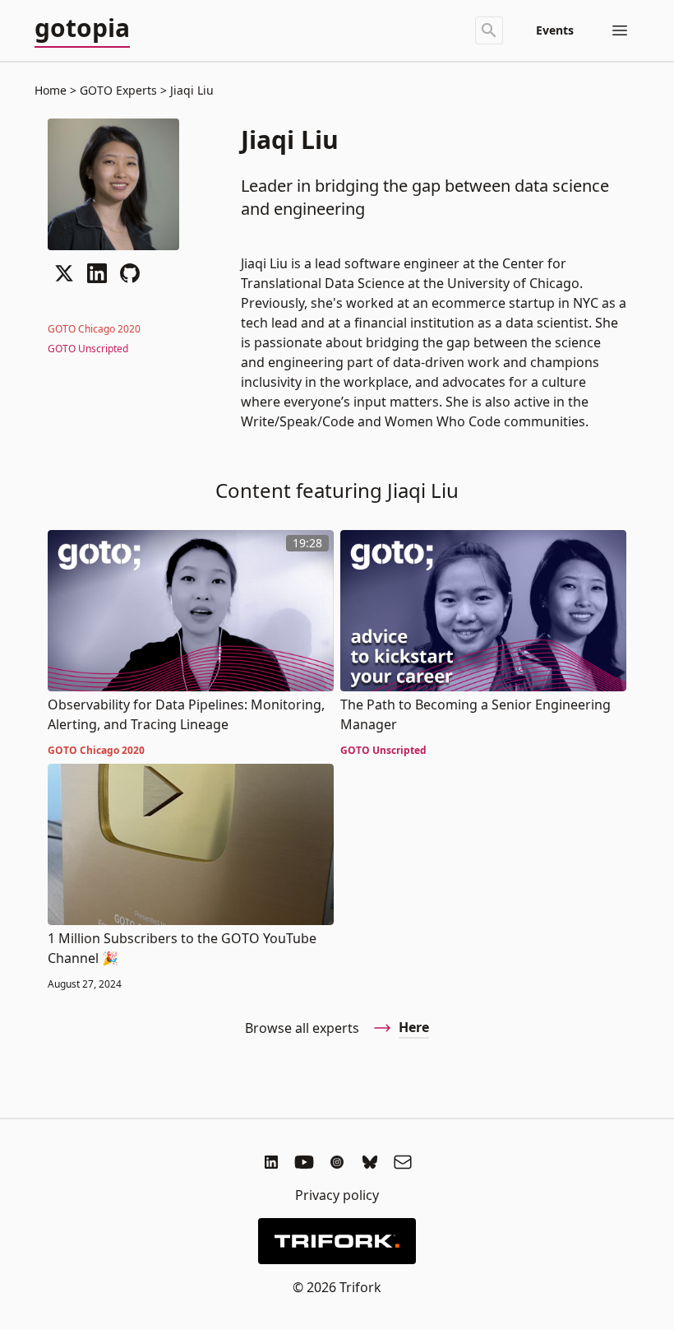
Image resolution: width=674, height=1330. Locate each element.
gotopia (82, 28)
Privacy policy (337, 1195)
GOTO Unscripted (88, 349)
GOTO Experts (118, 90)
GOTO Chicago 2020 (94, 329)
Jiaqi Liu (190, 90)
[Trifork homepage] (337, 1241)
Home (51, 90)
